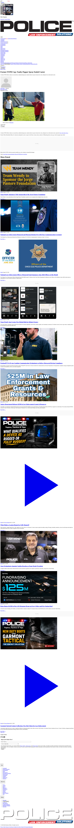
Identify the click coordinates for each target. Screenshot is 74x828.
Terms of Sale (13, 826)
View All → (2, 732)
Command (2, 39)
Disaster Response (3, 41)
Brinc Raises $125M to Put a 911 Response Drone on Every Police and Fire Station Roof (26, 606)
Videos (13, 1)
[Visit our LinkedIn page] (3, 737)
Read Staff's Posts (3, 89)
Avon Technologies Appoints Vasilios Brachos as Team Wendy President (21, 566)
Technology (2, 54)
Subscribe (2, 19)
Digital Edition (7, 19)
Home (1, 69)
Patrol (1, 46)
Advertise (4, 800)
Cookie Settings (6, 801)
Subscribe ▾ (3, 3)
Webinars (16, 1)
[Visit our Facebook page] (1, 737)
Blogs (6, 62)
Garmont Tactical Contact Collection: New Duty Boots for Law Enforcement (23, 726)
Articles (11, 1)
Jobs (31, 62)
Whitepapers (13, 62)
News (9, 1)
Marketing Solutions (6, 805)
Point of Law (2, 48)
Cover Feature (5, 1)
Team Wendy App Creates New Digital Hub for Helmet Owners (19, 322)
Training (2, 56)
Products (23, 62)
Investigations (2, 44)
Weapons (2, 60)
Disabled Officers (14, 154)
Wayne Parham (7, 522)
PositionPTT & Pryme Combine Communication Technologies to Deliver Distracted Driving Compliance (31, 363)
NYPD (18, 154)
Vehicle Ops (2, 58)
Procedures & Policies (4, 50)
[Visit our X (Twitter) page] (2, 737)
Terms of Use (8, 826)
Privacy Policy (3, 826)
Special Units (2, 52)
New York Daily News (64, 132)
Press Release (5, 803)
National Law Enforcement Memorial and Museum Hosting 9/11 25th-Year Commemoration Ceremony (31, 234)
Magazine (9, 62)
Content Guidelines (6, 804)
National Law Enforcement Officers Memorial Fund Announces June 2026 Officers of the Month (29, 275)
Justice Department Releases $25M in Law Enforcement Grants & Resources (23, 404)
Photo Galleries (27, 62)
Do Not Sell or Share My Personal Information (24, 826)
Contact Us (5, 802)
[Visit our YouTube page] (4, 737)
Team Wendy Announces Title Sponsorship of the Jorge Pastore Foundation (22, 194)
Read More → (3, 198)
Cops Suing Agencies (7, 154)
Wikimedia (11, 122)
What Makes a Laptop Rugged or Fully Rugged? (14, 525)
